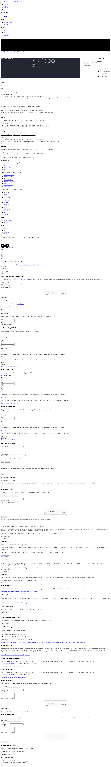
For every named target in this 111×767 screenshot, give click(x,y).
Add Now (3, 340)
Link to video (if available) (7, 502)
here (87, 483)
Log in (5, 6)
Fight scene (41, 98)
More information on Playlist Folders (10, 366)
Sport (5, 169)
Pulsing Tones (46, 112)
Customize (3, 516)
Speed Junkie (3, 146)
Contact (3, 258)
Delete (7, 612)
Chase (14, 98)
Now (2, 379)
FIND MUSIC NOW (8, 4)
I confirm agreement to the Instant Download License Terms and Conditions (22, 580)
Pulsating (40, 112)
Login (2, 273)
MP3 (2, 536)
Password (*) (4, 268)
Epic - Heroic (7, 183)
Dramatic (22, 98)
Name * (3, 497)
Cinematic (6, 166)
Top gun (6, 211)
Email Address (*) (5, 266)
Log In (5, 16)
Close (2, 461)
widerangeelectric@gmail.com (9, 663)
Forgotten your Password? (32, 265)
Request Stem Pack (5, 708)
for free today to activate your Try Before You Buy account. (18, 642)
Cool (5, 178)
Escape (27, 98)
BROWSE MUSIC (8, 22)
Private (4, 357)
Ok (1, 486)
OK (10, 754)
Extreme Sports (33, 98)
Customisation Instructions (8, 507)
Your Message (4, 454)
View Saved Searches (6, 324)
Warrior (6, 212)
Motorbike (53, 98)
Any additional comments (7, 698)
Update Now (3, 436)
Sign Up (6, 7)
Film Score (27, 112)
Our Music (7, 51)
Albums (6, 24)
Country (3, 287)
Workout (53, 112)
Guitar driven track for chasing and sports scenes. (14, 92)
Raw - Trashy (7, 186)
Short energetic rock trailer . (8, 59)
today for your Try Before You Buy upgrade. (15, 655)
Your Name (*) (4, 282)
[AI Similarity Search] (33, 60)
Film (22, 112)
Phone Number (5, 501)
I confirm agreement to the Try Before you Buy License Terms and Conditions (22, 568)
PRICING (6, 36)
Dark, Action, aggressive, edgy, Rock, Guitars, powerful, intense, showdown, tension (22, 120)
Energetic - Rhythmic (9, 181)
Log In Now (21, 304)
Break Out (9, 98)
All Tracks (13, 51)
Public (4, 351)
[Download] (49, 61)
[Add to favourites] (45, 61)
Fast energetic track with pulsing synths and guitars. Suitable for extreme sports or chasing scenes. (27, 149)
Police (57, 98)
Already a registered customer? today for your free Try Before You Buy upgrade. (60, 642)
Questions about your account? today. (14, 603)
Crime (15, 127)
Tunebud (37, 237)
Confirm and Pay (5, 754)
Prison (61, 98)
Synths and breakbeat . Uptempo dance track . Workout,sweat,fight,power (20, 106)
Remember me (6, 271)
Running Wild (3, 131)
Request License (5, 742)
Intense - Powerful (8, 185)
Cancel (2, 612)
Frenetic (2, 102)
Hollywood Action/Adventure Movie (50, 141)
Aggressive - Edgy (8, 176)
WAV (2, 538)
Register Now (4, 297)
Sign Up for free (20, 265)
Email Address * (5, 446)
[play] (3, 247)
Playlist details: (4, 415)
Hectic (32, 112)
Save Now (3, 322)
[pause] (7, 247)
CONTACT (6, 34)
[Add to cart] (53, 61)
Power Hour (3, 117)
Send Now (7, 461)
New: (3, 342)
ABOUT (6, 31)
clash (2, 88)
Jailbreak (47, 98)
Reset (2, 309)
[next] (11, 247)
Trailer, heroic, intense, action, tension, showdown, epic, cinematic (18, 135)
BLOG (5, 32)
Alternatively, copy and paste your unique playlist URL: (15, 456)
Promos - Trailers (8, 167)
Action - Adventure (9, 175)
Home (2, 51)
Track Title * (4, 495)
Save (2, 474)
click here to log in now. (19, 279)
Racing (65, 98)
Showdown (71, 98)
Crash (17, 98)
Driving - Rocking (8, 180)
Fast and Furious (30, 127)
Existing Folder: (6, 337)
